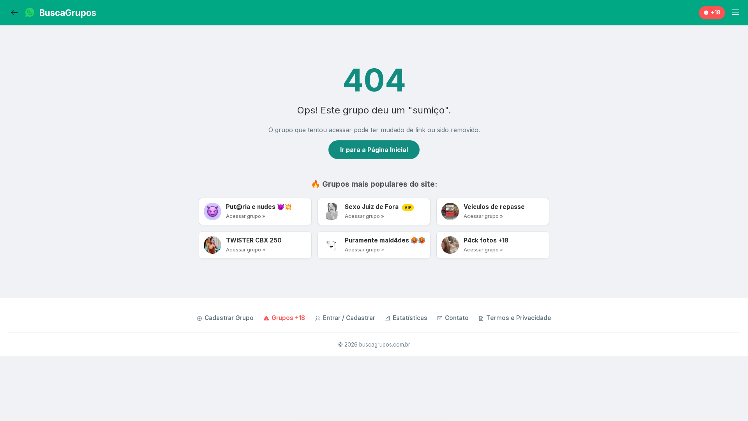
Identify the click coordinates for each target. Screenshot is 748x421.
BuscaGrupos (67, 12)
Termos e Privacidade (518, 318)
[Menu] (735, 12)
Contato (457, 318)
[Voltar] (14, 12)
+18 (715, 12)
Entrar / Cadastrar (349, 318)
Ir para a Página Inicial (374, 150)
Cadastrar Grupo (229, 318)
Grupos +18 (288, 318)
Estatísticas (410, 318)
